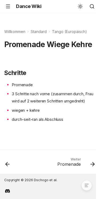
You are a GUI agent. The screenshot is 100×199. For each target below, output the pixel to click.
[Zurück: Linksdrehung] (7, 163)
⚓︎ (10, 54)
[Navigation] (8, 6)
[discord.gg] (7, 190)
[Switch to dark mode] (80, 6)
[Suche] (92, 6)
